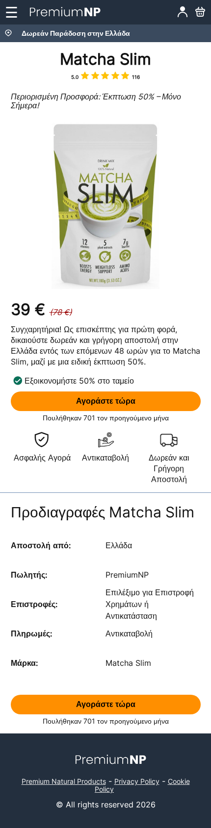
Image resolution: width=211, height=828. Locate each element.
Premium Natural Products (64, 781)
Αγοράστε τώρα (105, 401)
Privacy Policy (136, 781)
